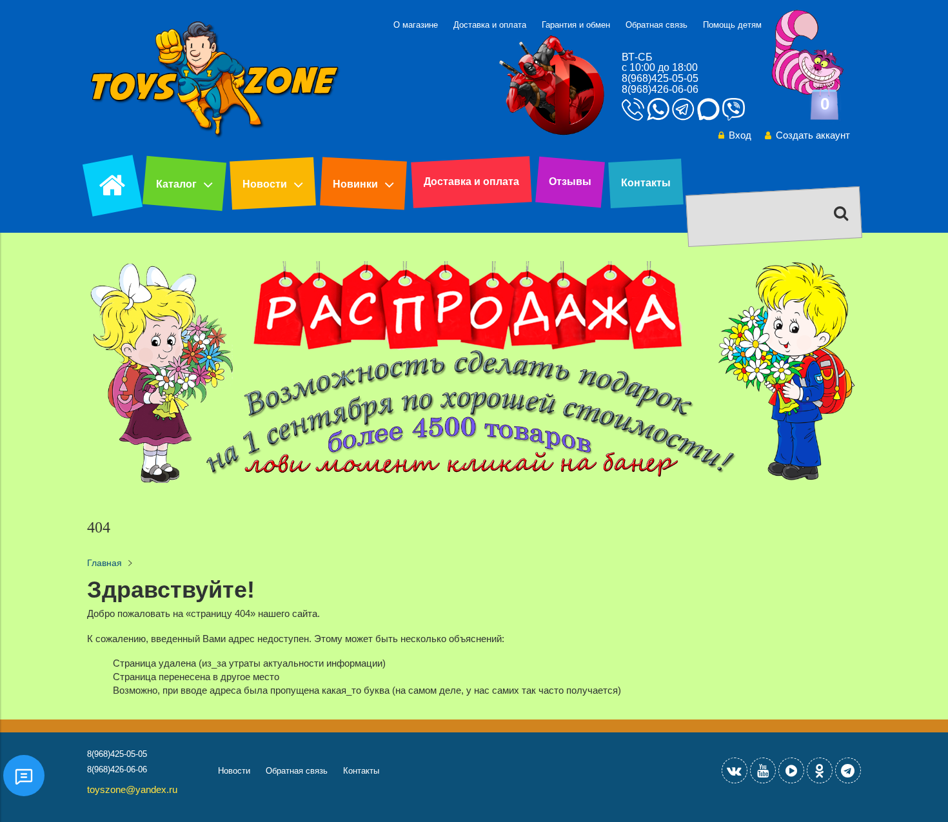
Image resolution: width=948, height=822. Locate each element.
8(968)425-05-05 (660, 78)
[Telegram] (848, 770)
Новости (264, 184)
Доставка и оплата (489, 25)
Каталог (176, 184)
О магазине (415, 25)
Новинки (355, 184)
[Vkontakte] (734, 770)
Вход (740, 135)
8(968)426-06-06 (660, 89)
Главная (104, 563)
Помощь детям (732, 25)
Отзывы (570, 181)
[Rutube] (791, 770)
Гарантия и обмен (576, 25)
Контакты (646, 182)
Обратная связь (656, 25)
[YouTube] (763, 770)
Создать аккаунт (813, 135)
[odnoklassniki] (820, 770)
